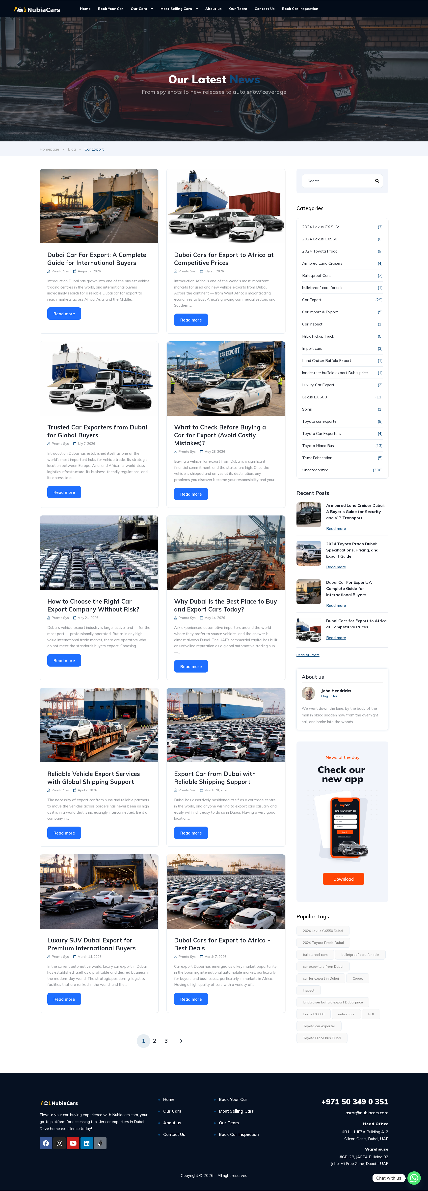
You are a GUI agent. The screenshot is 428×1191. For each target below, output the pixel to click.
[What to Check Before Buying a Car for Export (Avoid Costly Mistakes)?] (226, 378)
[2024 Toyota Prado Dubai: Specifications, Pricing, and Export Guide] (308, 553)
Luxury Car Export (318, 384)
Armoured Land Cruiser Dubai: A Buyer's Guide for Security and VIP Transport (355, 511)
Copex (358, 978)
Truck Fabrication (317, 457)
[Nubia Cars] (37, 9)
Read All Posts (308, 655)
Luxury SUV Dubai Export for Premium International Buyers (91, 944)
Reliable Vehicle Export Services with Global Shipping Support (93, 777)
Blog (72, 149)
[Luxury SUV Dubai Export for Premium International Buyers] (99, 891)
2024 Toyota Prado (320, 251)
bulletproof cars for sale (323, 287)
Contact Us (265, 8)
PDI (371, 1014)
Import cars (312, 348)
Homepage (49, 149)
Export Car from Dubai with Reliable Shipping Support (215, 777)
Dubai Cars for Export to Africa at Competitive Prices (224, 258)
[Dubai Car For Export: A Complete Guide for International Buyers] (99, 206)
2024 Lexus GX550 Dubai (323, 931)
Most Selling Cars (176, 8)
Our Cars (139, 8)
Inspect (308, 990)
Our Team (238, 8)
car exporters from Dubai (323, 966)
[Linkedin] (86, 1143)
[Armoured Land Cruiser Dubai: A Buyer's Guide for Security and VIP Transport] (308, 514)
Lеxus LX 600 (314, 396)
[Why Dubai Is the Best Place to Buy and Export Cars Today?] (226, 552)
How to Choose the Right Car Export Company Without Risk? (93, 605)
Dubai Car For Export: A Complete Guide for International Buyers (96, 258)
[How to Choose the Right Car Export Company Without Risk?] (99, 552)
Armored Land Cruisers (322, 263)
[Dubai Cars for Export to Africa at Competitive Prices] (226, 206)
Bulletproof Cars (316, 275)
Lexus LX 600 (313, 1014)
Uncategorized (315, 469)
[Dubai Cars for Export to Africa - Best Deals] (226, 891)
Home (85, 8)
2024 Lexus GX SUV (320, 226)
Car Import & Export (320, 311)
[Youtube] (73, 1143)
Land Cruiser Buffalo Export (326, 360)
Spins (307, 409)
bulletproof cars (315, 954)
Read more (64, 313)
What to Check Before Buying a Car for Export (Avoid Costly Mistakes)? (220, 435)
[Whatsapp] (414, 1178)
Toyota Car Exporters (321, 433)
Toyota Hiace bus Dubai (322, 1038)
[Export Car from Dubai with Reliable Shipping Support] (226, 725)
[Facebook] (46, 1143)
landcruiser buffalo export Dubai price (335, 372)
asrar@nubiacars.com (367, 1112)
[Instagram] (59, 1143)
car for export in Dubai (321, 978)
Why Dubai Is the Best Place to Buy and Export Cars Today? (225, 605)
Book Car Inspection (300, 8)
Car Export (311, 299)
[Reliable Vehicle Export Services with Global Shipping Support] (99, 725)
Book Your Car (110, 8)
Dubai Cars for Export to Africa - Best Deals (222, 944)
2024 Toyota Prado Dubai (323, 942)
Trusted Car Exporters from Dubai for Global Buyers (97, 431)
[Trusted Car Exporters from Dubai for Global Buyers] (99, 378)
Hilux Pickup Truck (318, 336)
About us (213, 8)
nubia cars (346, 1014)
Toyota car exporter (320, 421)
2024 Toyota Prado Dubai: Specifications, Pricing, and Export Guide (352, 550)
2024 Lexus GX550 (319, 238)
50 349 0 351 (354, 1101)
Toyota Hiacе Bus (318, 445)
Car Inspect (312, 324)
